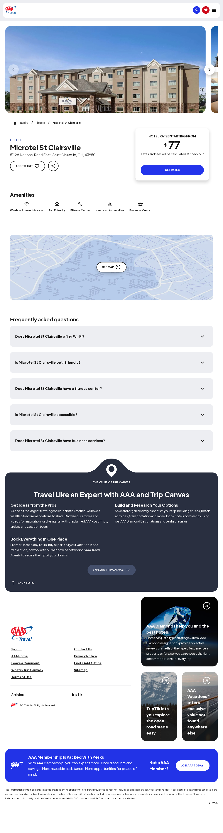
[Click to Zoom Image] (105, 69)
